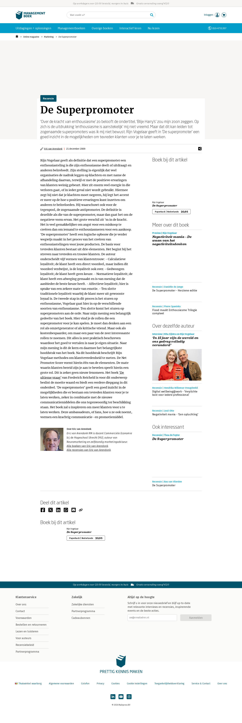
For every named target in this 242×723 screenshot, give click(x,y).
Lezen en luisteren (27, 631)
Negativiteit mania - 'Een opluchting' (175, 414)
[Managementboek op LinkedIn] (112, 696)
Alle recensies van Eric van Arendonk (89, 450)
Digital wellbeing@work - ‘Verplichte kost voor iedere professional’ (175, 393)
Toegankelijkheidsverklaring (169, 683)
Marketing (49, 37)
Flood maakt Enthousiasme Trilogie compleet (174, 312)
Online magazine (31, 37)
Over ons (21, 604)
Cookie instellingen (137, 683)
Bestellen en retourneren (31, 624)
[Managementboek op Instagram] (129, 696)
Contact (20, 611)
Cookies (115, 683)
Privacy (100, 683)
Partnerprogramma (27, 651)
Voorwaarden (24, 618)
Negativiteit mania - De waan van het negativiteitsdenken (171, 240)
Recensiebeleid (25, 644)
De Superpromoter (67, 37)
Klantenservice (26, 597)
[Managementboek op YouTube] (121, 696)
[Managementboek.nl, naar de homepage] (30, 18)
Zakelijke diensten (83, 604)
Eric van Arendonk (53, 148)
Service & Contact (201, 683)
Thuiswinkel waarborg (30, 683)
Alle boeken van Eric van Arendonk (87, 446)
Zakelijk (77, 597)
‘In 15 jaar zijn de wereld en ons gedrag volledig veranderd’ (175, 341)
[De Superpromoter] (163, 181)
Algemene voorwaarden (61, 683)
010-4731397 (219, 28)
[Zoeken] (152, 15)
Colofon (85, 683)
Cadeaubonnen (81, 618)
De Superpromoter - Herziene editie (174, 290)
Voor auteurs (23, 638)
